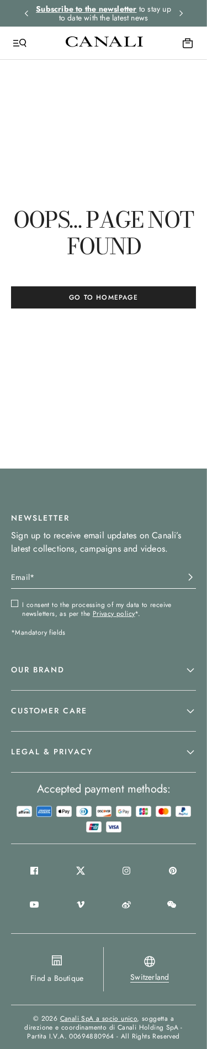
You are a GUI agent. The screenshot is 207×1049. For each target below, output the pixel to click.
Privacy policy (114, 614)
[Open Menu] (19, 43)
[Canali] (104, 42)
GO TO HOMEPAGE (103, 297)
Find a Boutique (56, 978)
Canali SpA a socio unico (98, 1019)
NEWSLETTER (40, 517)
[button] (103, 670)
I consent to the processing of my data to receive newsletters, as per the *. (97, 609)
